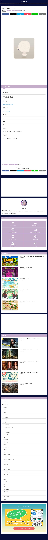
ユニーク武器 (6, 474)
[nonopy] (24, 1)
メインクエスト (7, 466)
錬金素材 (5, 486)
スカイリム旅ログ (7, 454)
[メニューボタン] (46, 1)
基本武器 (6, 417)
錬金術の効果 (6, 489)
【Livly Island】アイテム (15, 10)
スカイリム (6, 404)
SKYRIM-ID (6, 414)
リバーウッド (6, 476)
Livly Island (9, 10)
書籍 (5, 422)
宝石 (5, 419)
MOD (5, 409)
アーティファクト (7, 442)
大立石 (6, 481)
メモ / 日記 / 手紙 (7, 471)
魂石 (5, 499)
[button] (5, 14)
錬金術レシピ (6, 491)
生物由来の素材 (7, 432)
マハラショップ (6, 111)
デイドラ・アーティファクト (9, 459)
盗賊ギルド (7, 447)
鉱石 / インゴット (8, 434)
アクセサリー (6, 439)
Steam (5, 401)
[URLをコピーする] (42, 14)
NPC (5, 412)
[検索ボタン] (1, 1)
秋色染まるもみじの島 (8, 104)
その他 (5, 437)
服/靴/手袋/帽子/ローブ (9, 427)
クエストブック (7, 424)
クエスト (5, 444)
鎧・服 (5, 494)
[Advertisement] (24, 25)
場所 (5, 479)
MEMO (5, 407)
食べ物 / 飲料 (6, 496)
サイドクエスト (7, 449)
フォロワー (6, 464)
